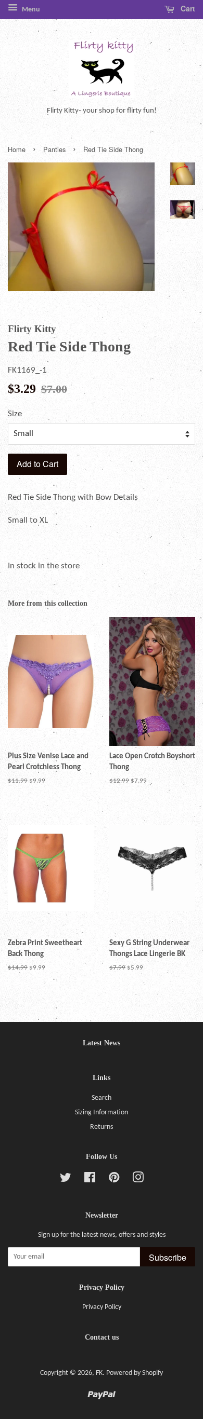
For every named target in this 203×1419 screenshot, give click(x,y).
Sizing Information (101, 1112)
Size (15, 414)
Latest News (101, 1043)
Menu (30, 9)
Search (101, 1098)
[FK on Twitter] (65, 1180)
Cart (187, 8)
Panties (54, 149)
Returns (101, 1127)
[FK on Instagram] (138, 1180)
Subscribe (167, 1257)
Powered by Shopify (134, 1373)
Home (17, 149)
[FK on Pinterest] (114, 1180)
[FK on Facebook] (90, 1180)
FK (99, 1373)
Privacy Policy (101, 1307)
